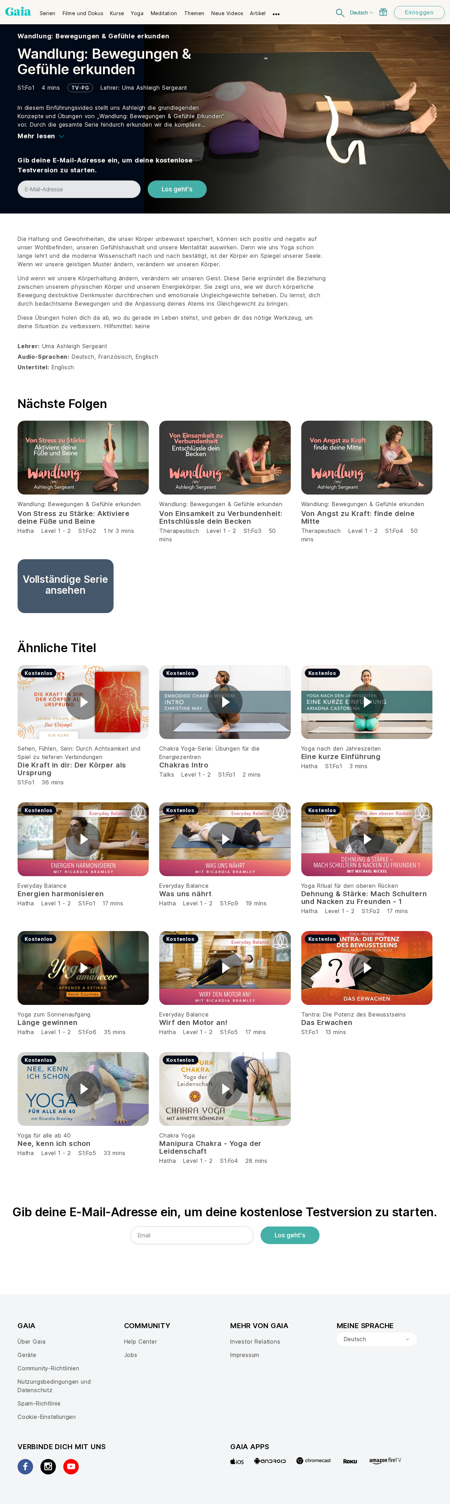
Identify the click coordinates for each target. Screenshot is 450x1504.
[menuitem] (48, 11)
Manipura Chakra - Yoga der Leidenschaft (210, 1147)
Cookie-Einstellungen (47, 1416)
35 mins (115, 1031)
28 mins (256, 1160)
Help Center (140, 1341)
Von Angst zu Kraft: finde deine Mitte (358, 517)
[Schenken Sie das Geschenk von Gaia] (383, 12)
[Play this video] (83, 702)
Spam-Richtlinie (39, 1403)
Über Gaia (31, 1341)
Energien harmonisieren (61, 894)
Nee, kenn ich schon (54, 1143)
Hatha (26, 530)
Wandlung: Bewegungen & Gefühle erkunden (93, 36)
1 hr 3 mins (119, 530)
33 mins (115, 1152)
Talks (166, 774)
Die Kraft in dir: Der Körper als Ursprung (72, 769)
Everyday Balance (42, 885)
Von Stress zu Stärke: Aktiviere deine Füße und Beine (74, 517)
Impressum (244, 1354)
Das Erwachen (327, 1022)
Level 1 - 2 (56, 530)
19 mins (256, 903)
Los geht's (177, 189)
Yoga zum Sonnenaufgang (54, 1014)
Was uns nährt (185, 894)
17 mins (113, 903)
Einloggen (419, 12)
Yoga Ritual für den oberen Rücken (349, 885)
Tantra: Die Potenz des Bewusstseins (353, 1014)
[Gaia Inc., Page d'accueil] (18, 11)
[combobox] (377, 1339)
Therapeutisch (179, 530)
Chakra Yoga (177, 1135)
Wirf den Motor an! (193, 1022)
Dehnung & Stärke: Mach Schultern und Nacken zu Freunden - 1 (364, 898)
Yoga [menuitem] (137, 13)
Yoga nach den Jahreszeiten (341, 748)
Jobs (130, 1354)
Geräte (27, 1354)
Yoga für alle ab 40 (44, 1135)
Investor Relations (255, 1341)
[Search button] (340, 12)
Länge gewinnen (47, 1022)
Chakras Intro (183, 765)
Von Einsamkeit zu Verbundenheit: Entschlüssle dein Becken (220, 517)
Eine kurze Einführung (341, 756)
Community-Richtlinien (48, 1368)
